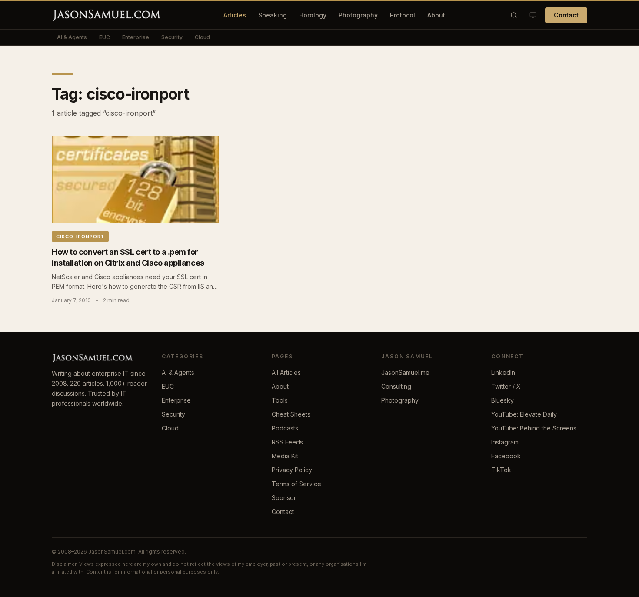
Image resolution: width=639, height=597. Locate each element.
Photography (358, 15)
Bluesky (502, 400)
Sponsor (284, 497)
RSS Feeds (287, 442)
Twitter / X (506, 386)
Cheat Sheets (291, 414)
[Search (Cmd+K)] (514, 15)
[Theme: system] (533, 15)
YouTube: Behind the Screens (533, 428)
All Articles (286, 372)
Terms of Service (296, 483)
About (436, 15)
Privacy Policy (292, 470)
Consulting (396, 386)
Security (172, 37)
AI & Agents (72, 37)
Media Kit (285, 456)
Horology (312, 15)
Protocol (402, 15)
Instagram (505, 442)
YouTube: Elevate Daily (524, 414)
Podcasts (285, 428)
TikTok (501, 470)
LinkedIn (503, 372)
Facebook (506, 456)
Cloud (202, 37)
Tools (280, 400)
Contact (566, 15)
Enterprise (135, 37)
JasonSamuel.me (405, 372)
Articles (234, 15)
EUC (104, 37)
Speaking (272, 15)
